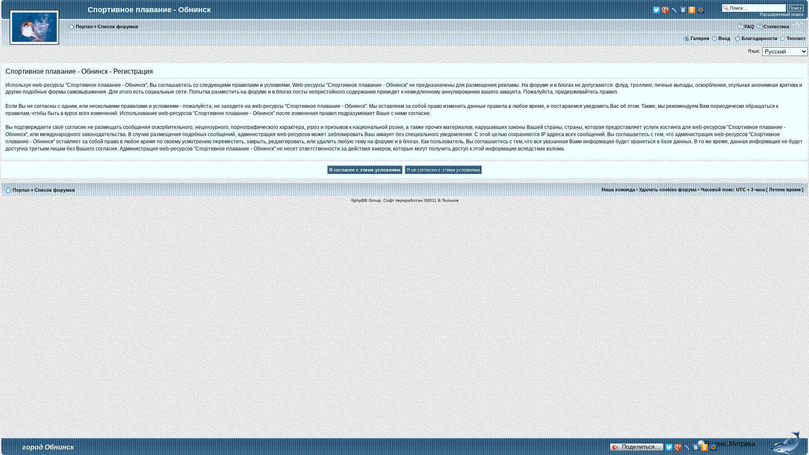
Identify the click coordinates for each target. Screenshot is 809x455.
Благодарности (759, 38)
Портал (84, 26)
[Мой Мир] (700, 10)
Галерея (700, 38)
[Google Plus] (665, 10)
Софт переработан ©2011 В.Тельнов (420, 200)
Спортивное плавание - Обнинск (149, 9)
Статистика (776, 26)
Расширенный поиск (782, 14)
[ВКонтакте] (683, 10)
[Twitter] (656, 10)
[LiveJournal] (674, 10)
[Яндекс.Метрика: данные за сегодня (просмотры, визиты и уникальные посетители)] (726, 444)
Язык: (754, 51)
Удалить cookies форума (667, 189)
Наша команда (618, 189)
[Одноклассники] (692, 10)
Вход (724, 38)
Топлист (796, 38)
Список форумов (118, 26)
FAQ (749, 26)
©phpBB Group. (366, 200)
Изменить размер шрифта (797, 25)
